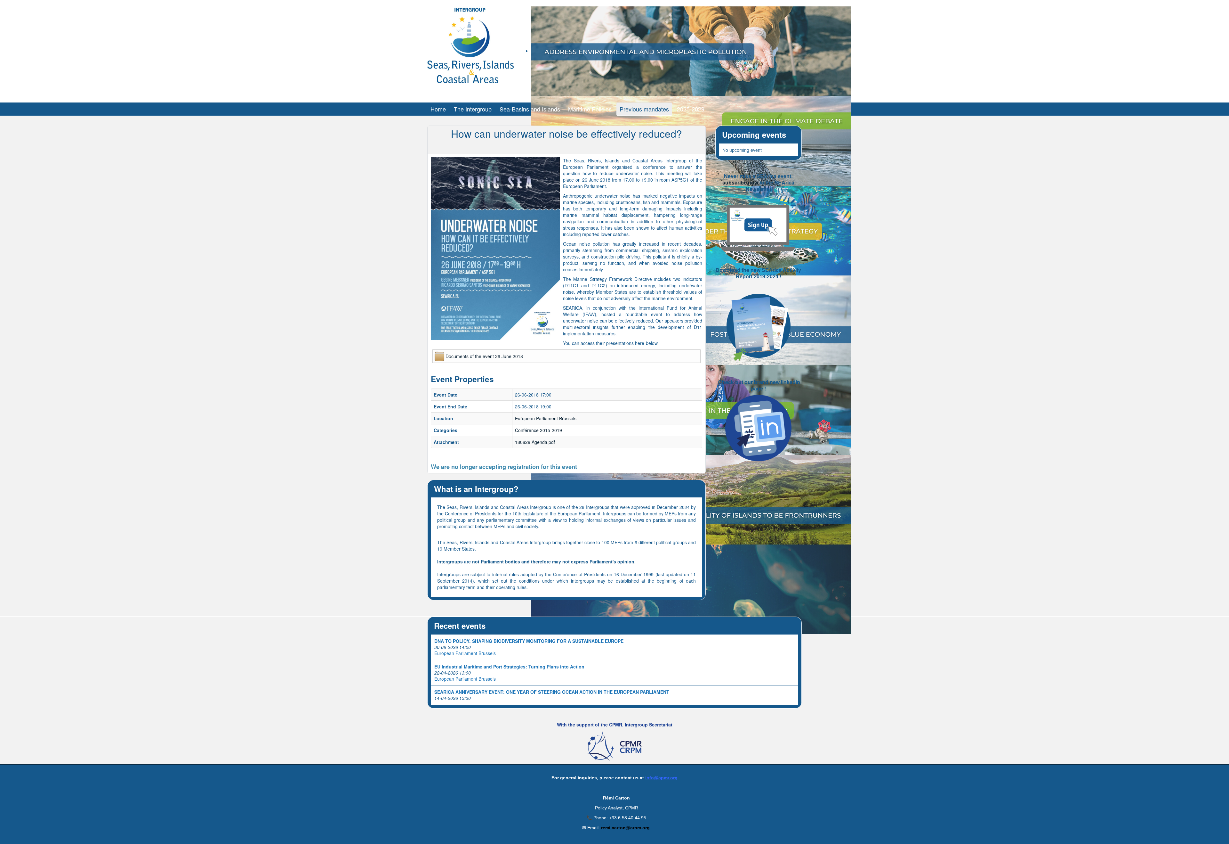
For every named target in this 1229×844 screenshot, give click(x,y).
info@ (651, 777)
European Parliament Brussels (545, 418)
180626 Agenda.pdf (535, 442)
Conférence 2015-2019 (538, 430)
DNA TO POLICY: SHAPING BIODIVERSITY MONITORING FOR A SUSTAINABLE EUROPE (528, 641)
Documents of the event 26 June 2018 (484, 356)
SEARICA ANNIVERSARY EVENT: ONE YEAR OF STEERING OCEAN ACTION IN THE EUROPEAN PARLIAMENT (551, 692)
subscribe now (740, 182)
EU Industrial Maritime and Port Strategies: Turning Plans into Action (509, 666)
